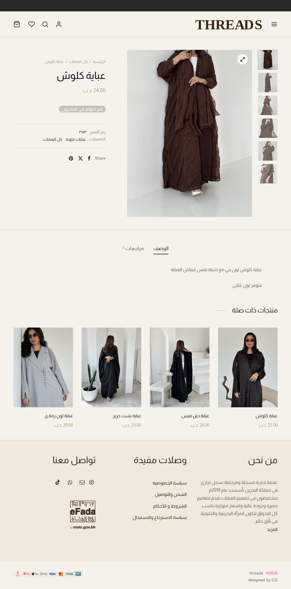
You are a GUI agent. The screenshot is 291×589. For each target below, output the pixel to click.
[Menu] (274, 24)
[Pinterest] (70, 158)
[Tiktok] (58, 483)
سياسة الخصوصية (170, 482)
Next (246, 133)
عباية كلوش (266, 415)
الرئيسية (99, 61)
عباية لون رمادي (59, 415)
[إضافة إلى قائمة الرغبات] (260, 393)
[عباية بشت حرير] (111, 367)
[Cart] (16, 24)
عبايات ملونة (76, 139)
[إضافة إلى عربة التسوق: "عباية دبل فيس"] (179, 393)
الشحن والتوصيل (171, 494)
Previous (132, 133)
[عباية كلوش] (248, 367)
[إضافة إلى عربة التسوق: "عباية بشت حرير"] (111, 393)
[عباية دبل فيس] (179, 367)
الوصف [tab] (161, 248)
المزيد (272, 529)
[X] (80, 158)
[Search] (45, 24)
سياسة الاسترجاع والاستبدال (159, 517)
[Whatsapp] (69, 483)
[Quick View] (235, 393)
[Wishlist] (31, 24)
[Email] (82, 483)
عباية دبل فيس (195, 415)
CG (275, 580)
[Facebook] (89, 158)
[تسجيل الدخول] (58, 24)
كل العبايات (78, 61)
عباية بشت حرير (127, 415)
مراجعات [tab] (133, 248)
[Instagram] (91, 483)
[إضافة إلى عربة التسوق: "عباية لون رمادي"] (43, 393)
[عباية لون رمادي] (43, 367)
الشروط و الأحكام (170, 506)
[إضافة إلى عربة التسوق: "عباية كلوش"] (248, 393)
